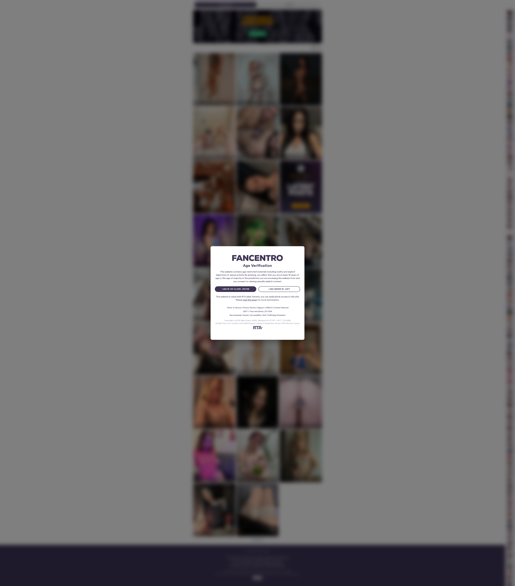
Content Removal (280, 308)
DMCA (269, 308)
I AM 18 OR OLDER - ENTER (235, 289)
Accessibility (255, 315)
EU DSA (268, 311)
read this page (250, 300)
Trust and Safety (256, 311)
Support (260, 308)
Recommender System (239, 315)
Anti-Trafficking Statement (274, 315)
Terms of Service (234, 308)
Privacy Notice (249, 308)
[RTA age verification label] (257, 328)
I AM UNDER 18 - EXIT (279, 289)
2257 (245, 311)
